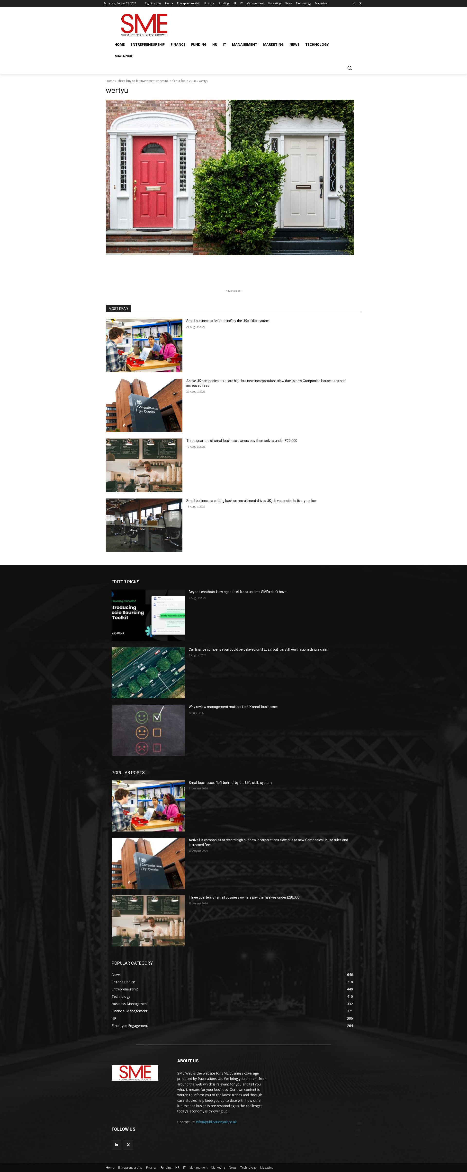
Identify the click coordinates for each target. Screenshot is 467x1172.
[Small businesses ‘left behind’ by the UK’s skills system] (144, 345)
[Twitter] (360, 3)
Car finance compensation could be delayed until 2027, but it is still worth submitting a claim (258, 649)
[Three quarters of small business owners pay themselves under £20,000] (144, 465)
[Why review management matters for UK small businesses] (148, 730)
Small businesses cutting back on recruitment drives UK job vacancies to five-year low (251, 501)
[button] (349, 68)
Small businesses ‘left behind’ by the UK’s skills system (227, 321)
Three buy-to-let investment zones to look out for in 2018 (156, 81)
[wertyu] (233, 177)
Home (110, 81)
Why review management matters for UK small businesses (233, 707)
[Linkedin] (354, 3)
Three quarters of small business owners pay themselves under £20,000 (241, 441)
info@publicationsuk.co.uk (216, 1122)
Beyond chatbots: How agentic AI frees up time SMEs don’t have (238, 592)
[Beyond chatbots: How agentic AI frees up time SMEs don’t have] (148, 615)
